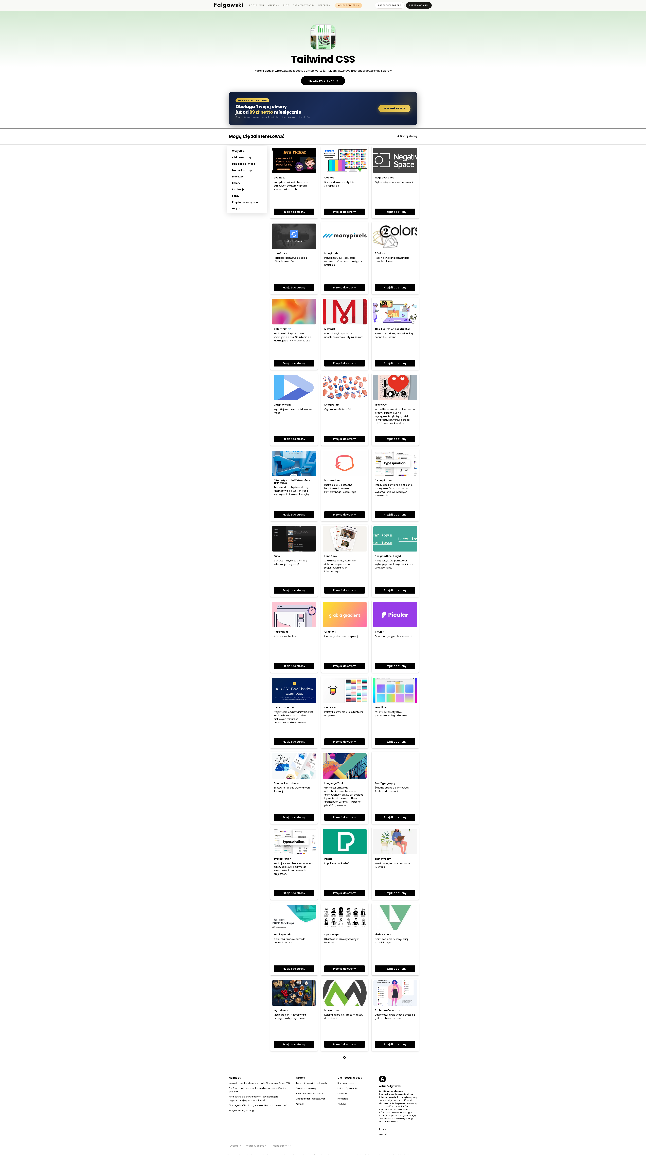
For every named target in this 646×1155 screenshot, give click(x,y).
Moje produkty (347, 5)
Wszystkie (238, 151)
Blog (286, 5)
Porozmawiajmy (418, 5)
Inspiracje (238, 189)
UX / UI (236, 208)
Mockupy (237, 176)
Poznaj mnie (257, 5)
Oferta (272, 5)
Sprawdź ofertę (394, 108)
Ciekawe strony (241, 157)
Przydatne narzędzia (245, 202)
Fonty (235, 195)
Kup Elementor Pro (389, 5)
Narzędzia (324, 5)
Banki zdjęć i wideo (243, 164)
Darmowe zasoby (303, 5)
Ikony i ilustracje (242, 170)
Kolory (236, 183)
